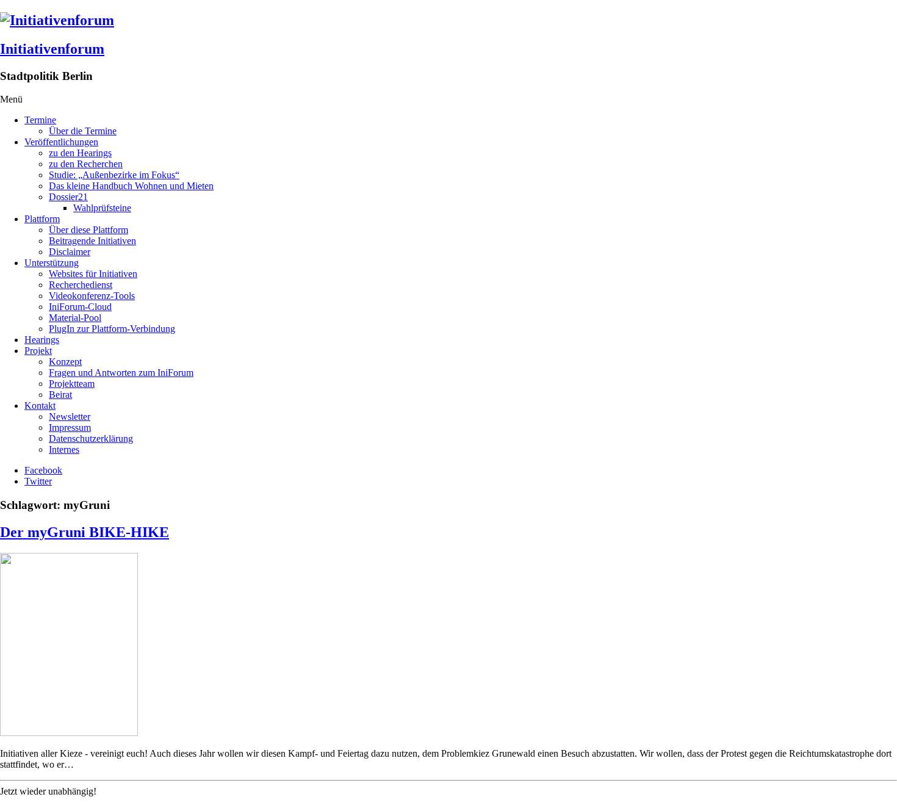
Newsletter (69, 416)
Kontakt (40, 405)
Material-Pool (75, 317)
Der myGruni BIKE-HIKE (84, 532)
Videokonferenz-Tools (92, 295)
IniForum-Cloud (80, 306)
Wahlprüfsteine (102, 208)
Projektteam (72, 383)
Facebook (43, 470)
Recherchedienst (80, 285)
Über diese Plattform (88, 230)
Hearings (41, 339)
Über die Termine (83, 131)
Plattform (42, 219)
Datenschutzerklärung (91, 438)
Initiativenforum (52, 49)
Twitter (38, 481)
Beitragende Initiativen (92, 241)
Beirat (60, 394)
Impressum (70, 427)
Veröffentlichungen (61, 142)
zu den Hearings (80, 153)
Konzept (65, 361)
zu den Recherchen (86, 164)
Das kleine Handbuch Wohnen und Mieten (131, 186)
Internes (64, 449)
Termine (40, 120)
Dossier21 (68, 197)
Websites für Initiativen (93, 274)
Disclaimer (69, 252)
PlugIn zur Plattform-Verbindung (112, 328)
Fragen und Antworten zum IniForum (121, 372)
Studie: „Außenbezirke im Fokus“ (114, 175)
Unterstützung (51, 263)
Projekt (38, 350)
